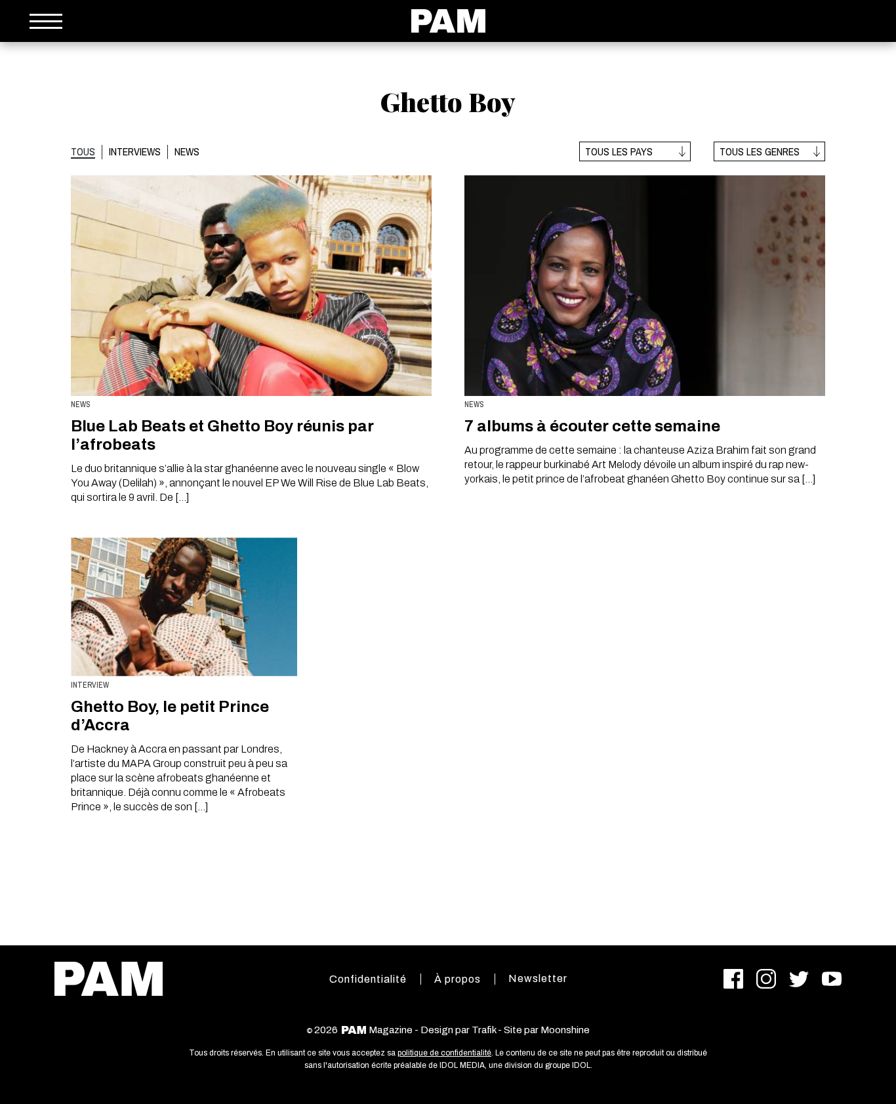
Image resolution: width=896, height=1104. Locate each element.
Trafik (484, 1030)
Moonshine (565, 1030)
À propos (457, 979)
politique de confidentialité (444, 1052)
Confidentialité (368, 979)
